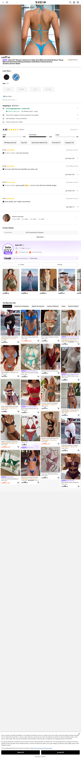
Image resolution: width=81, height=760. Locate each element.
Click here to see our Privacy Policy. (43, 748)
